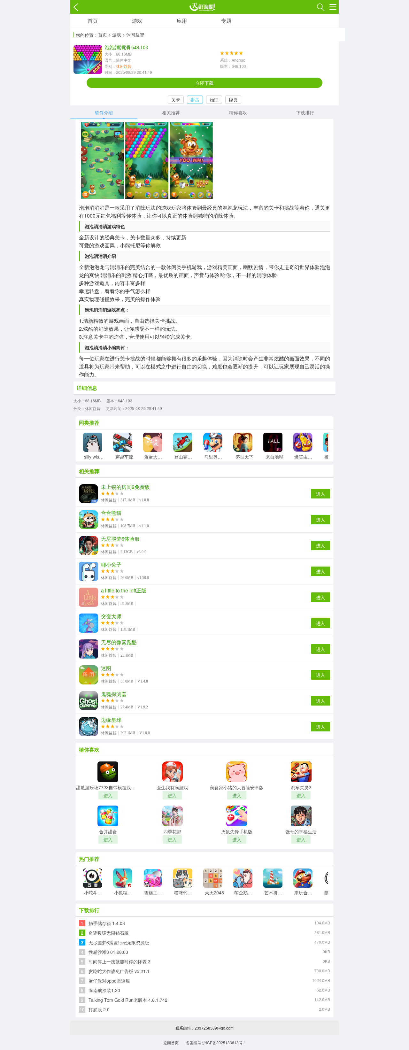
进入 (320, 493)
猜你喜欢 (238, 112)
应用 (182, 20)
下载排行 (305, 112)
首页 (93, 20)
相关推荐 (171, 112)
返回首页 (171, 1042)
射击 (194, 100)
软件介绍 (104, 112)
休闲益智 (123, 66)
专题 (226, 20)
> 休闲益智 (133, 34)
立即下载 (204, 83)
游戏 (137, 20)
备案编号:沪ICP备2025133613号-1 (216, 1042)
